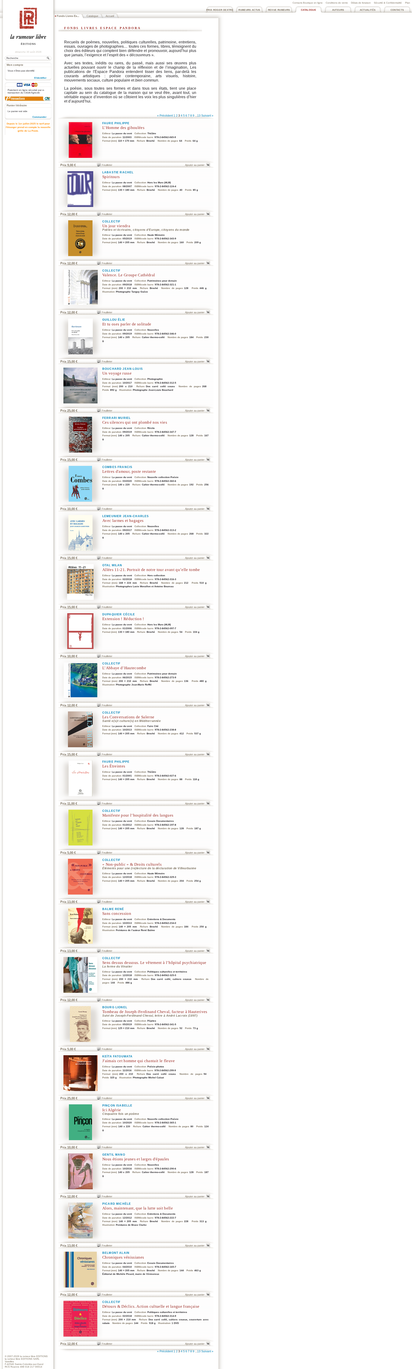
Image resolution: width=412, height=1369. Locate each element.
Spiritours (111, 177)
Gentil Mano (113, 1154)
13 (199, 115)
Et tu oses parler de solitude (126, 324)
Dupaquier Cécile (118, 614)
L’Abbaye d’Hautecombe (124, 668)
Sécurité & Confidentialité (388, 2)
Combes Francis (117, 467)
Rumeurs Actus (249, 10)
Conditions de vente (337, 2)
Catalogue (308, 10)
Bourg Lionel (114, 1007)
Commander (39, 117)
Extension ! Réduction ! (123, 619)
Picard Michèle (116, 1203)
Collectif (111, 221)
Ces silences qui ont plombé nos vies (134, 422)
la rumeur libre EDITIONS (34, 1356)
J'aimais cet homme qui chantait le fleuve (138, 1061)
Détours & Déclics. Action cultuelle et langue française (150, 1306)
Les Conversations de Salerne (128, 717)
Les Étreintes (113, 766)
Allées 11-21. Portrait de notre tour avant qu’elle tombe (151, 569)
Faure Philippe (115, 123)
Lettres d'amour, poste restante (129, 471)
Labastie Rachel (118, 172)
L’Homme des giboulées (123, 127)
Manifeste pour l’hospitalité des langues (137, 815)
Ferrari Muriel (116, 418)
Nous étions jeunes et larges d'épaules (135, 1159)
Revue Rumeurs (279, 10)
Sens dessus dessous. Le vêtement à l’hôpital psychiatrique (154, 962)
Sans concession (116, 913)
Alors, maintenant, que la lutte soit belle (137, 1208)
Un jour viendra (116, 226)
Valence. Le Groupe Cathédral (128, 275)
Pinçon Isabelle (117, 1105)
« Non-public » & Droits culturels (132, 864)
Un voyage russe (117, 373)
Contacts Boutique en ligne (308, 2)
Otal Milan (112, 565)
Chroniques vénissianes (123, 1257)
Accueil (110, 16)
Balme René (113, 909)
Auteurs (338, 10)
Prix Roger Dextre (219, 10)
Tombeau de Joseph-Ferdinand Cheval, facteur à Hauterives (154, 1011)
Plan (407, 2)
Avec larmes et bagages (123, 520)
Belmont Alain (115, 1252)
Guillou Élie (113, 319)
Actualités (368, 10)
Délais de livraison (361, 2)
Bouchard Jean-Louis (122, 368)
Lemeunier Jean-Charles (125, 516)
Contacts (397, 10)
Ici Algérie (111, 1110)
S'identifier (40, 78)
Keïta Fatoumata (117, 1056)
